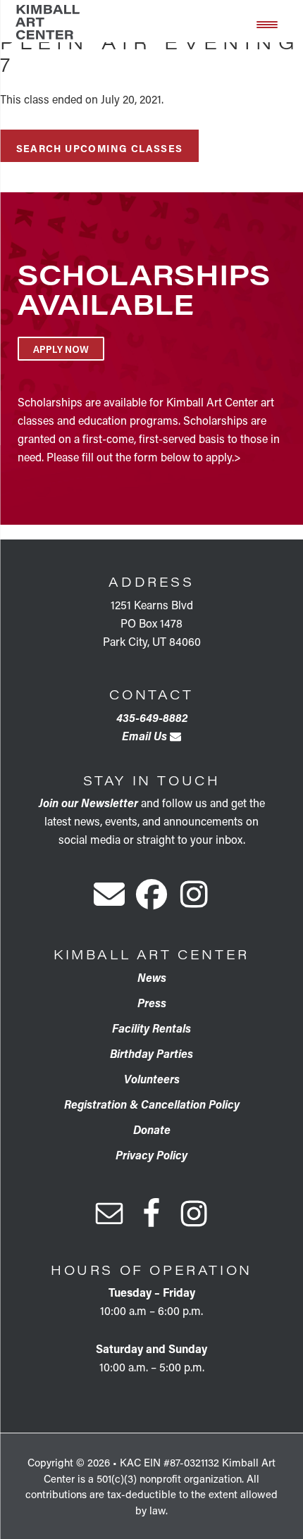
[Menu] (267, 23)
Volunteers (152, 1078)
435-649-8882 (151, 717)
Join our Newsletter (88, 802)
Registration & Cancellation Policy (152, 1104)
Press (151, 1002)
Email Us (146, 735)
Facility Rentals (151, 1028)
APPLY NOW (61, 349)
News (151, 977)
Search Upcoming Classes (99, 148)
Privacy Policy (151, 1154)
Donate (152, 1129)
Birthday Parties (151, 1053)
